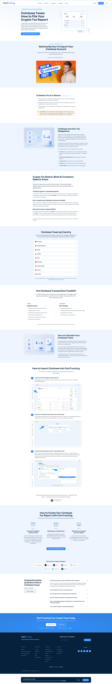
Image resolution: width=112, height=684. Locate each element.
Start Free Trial (51, 624)
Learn (36, 653)
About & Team (48, 649)
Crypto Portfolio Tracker (25, 651)
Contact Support (30, 591)
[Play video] (56, 72)
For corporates (60, 651)
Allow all (86, 680)
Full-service (59, 653)
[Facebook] (79, 651)
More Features (23, 655)
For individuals (59, 649)
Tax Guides (37, 651)
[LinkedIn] (84, 651)
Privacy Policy (48, 659)
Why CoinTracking (48, 651)
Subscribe (87, 640)
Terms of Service (48, 657)
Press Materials (38, 657)
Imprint (46, 661)
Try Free (101, 3)
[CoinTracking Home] (9, 3)
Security (46, 653)
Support (47, 655)
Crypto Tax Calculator (25, 653)
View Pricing (61, 624)
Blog (36, 655)
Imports (22, 649)
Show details (63, 680)
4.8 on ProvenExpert (51, 628)
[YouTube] (87, 651)
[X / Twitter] (81, 651)
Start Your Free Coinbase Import (30, 33)
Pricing (66, 3)
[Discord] (90, 651)
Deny (78, 680)
